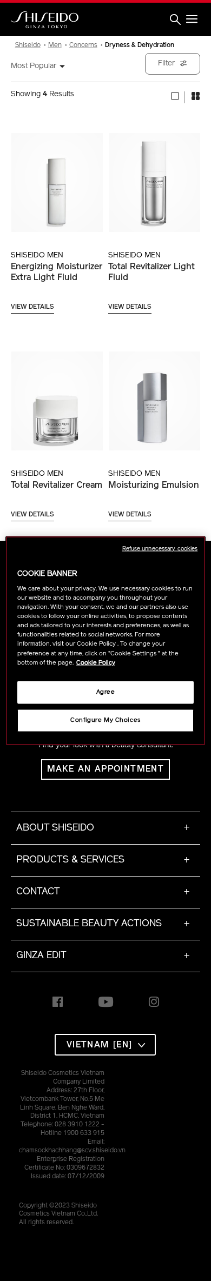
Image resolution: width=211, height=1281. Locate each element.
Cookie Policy (95, 662)
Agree (105, 691)
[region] (105, 640)
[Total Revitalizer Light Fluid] (154, 176)
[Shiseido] (44, 20)
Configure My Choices (105, 719)
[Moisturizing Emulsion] (154, 395)
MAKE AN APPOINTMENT (105, 769)
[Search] (175, 20)
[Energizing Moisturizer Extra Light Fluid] (57, 176)
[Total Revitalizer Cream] (57, 395)
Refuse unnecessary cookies (160, 549)
